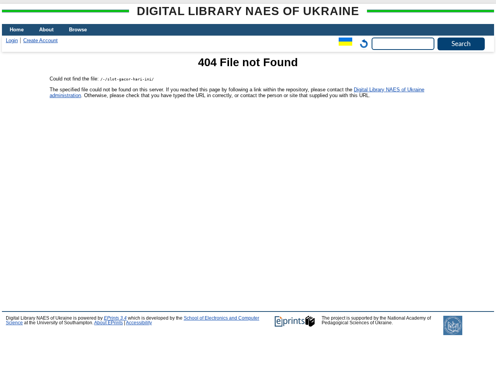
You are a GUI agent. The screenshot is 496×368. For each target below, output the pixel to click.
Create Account (40, 40)
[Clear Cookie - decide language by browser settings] (362, 43)
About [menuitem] (46, 30)
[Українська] (343, 43)
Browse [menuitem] (78, 30)
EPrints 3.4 (115, 318)
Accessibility (139, 322)
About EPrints (108, 322)
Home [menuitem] (17, 30)
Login (12, 40)
